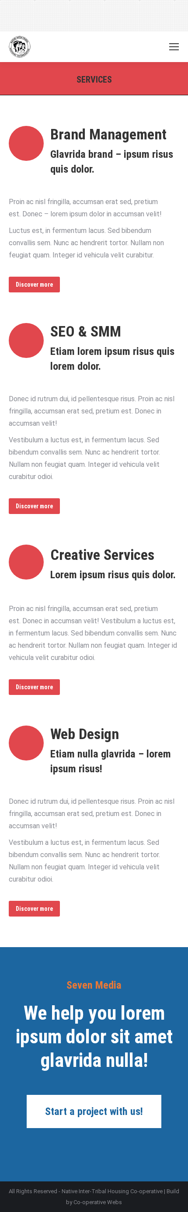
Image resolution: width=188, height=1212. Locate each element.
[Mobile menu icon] (174, 47)
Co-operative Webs (97, 1202)
